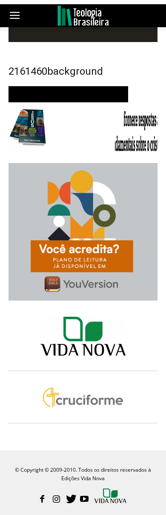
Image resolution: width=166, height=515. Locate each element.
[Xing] (111, 496)
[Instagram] (56, 499)
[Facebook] (42, 499)
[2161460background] (68, 100)
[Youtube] (84, 499)
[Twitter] (70, 499)
